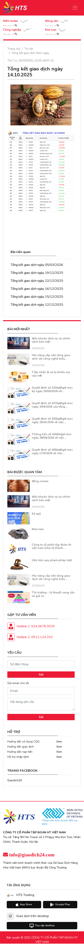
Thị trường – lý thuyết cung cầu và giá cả (53, 594)
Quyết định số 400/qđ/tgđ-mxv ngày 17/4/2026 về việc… (52, 451)
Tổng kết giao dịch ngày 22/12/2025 (37, 281)
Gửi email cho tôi (18, 683)
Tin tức (28, 49)
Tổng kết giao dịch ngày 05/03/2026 (37, 265)
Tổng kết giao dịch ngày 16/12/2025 (37, 288)
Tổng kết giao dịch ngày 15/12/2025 (37, 296)
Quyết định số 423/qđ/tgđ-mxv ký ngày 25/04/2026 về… (52, 389)
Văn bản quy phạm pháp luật (52, 560)
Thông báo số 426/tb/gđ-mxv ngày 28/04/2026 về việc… (51, 436)
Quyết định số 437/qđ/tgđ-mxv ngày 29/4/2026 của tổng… (52, 405)
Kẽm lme (38, 529)
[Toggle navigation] (75, 8)
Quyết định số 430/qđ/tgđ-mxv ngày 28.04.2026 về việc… (52, 420)
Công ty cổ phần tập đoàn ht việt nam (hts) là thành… (51, 546)
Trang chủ (13, 49)
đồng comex (40, 481)
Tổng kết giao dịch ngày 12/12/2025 (37, 304)
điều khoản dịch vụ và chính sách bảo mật (51, 340)
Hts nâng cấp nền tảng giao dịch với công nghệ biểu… (51, 357)
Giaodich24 (14, 780)
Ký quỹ (36, 514)
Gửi (41, 675)
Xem (59, 741)
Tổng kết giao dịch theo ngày (30, 53)
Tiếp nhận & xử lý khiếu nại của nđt (51, 374)
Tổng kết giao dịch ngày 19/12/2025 (37, 273)
